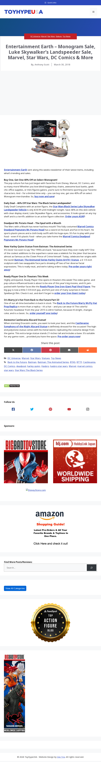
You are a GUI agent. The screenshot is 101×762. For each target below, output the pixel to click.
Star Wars (51, 36)
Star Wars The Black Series (29, 370)
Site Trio (61, 757)
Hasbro (45, 366)
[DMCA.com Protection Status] (12, 386)
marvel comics (84, 366)
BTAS (72, 362)
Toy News (66, 36)
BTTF (79, 362)
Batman (32, 362)
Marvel (44, 36)
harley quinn (33, 366)
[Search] (91, 567)
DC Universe (35, 36)
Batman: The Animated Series (53, 362)
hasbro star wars (59, 366)
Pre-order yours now (69, 336)
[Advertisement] (50, 90)
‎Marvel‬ (72, 366)
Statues (59, 36)
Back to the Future (17, 362)
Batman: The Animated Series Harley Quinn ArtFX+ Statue (46, 259)
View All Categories (15, 588)
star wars (9, 370)
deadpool (21, 366)
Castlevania (89, 362)
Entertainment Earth (15, 169)
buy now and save (44, 196)
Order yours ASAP (75, 216)
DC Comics (9, 366)
